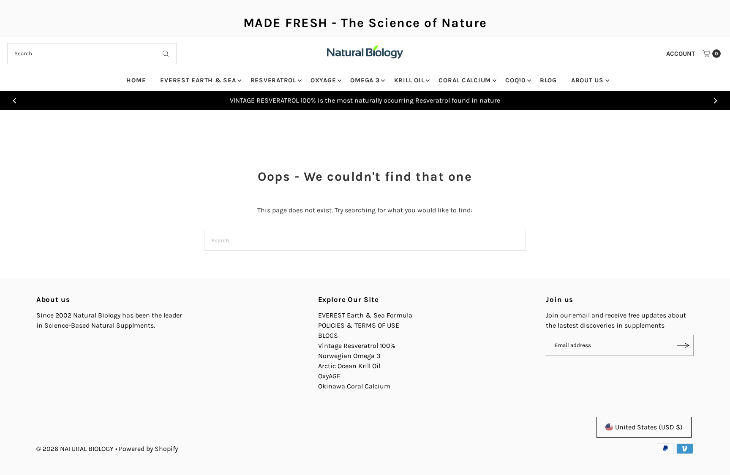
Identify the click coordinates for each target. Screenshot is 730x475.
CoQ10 (515, 80)
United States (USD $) (649, 427)
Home (136, 80)
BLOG (548, 80)
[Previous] (14, 100)
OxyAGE (323, 80)
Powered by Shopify (148, 449)
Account (680, 53)
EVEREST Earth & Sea (198, 80)
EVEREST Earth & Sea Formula (365, 315)
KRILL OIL (409, 80)
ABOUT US (587, 80)
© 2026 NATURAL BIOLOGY (75, 449)
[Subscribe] (683, 345)
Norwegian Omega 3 (349, 356)
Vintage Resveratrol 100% (356, 346)
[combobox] (92, 53)
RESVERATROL (273, 80)
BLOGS (328, 335)
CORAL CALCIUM (465, 80)
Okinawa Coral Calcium (354, 386)
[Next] (715, 100)
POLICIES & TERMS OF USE (358, 325)
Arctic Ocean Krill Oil (349, 366)
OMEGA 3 (364, 80)
